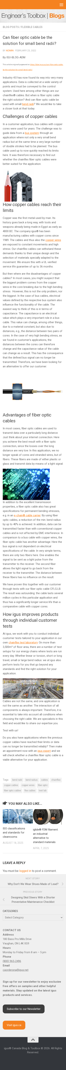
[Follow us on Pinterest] (46, 1060)
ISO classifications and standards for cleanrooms (14, 832)
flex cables (30, 790)
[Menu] (61, 4)
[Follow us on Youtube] (33, 1060)
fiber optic (43, 785)
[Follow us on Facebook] (19, 1060)
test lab (42, 790)
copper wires (53, 240)
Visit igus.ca (14, 1025)
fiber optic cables (12, 790)
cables (44, 780)
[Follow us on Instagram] (24, 1060)
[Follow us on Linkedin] (28, 1060)
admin (10, 50)
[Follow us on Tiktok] (41, 1060)
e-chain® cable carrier (27, 515)
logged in (25, 871)
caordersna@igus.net (15, 970)
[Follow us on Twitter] (37, 1060)
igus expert (44, 751)
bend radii (28, 104)
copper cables (11, 785)
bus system (32, 133)
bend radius (32, 780)
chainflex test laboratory (23, 642)
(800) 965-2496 (12, 961)
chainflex (55, 780)
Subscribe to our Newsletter (24, 1009)
